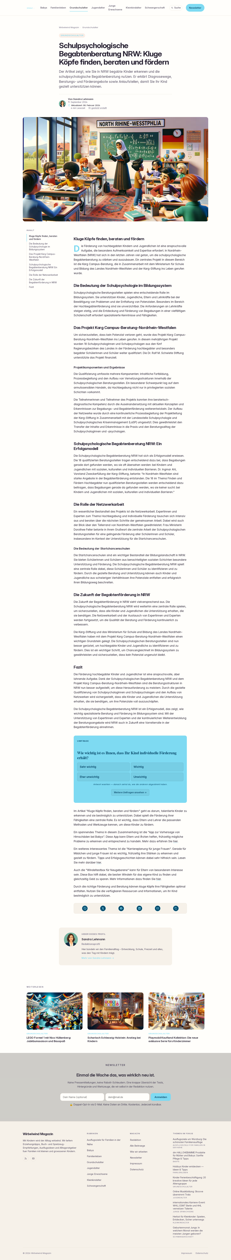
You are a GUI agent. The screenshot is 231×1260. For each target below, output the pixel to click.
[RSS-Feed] (25, 1158)
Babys (43, 7)
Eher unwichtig (89, 776)
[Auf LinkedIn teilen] (139, 908)
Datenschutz (137, 1169)
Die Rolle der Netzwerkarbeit (43, 275)
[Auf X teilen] (103, 908)
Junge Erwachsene (115, 7)
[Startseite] (31, 8)
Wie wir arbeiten (138, 1151)
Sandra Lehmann (83, 99)
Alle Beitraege (137, 1145)
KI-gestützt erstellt (98, 108)
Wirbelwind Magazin (69, 27)
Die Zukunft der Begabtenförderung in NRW (43, 281)
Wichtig (139, 766)
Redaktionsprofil (91, 944)
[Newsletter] (33, 1158)
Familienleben (58, 7)
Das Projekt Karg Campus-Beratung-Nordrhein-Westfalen (42, 257)
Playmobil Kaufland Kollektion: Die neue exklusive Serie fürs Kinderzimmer (173, 1039)
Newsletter (195, 7)
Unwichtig (140, 776)
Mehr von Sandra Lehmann (96, 958)
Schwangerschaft (155, 7)
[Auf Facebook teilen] (121, 908)
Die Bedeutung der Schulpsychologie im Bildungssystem (39, 246)
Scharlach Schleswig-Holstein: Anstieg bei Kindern (114, 1039)
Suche (177, 7)
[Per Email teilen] (157, 908)
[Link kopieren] (176, 908)
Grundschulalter (79, 7)
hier (175, 841)
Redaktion (135, 1140)
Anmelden (160, 1097)
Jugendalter (98, 7)
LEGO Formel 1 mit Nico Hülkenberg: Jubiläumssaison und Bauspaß (49, 1039)
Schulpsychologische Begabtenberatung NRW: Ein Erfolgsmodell (43, 267)
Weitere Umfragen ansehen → (130, 792)
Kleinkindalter (133, 7)
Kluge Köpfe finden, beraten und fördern (43, 237)
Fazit (31, 287)
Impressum (136, 1163)
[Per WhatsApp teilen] (85, 908)
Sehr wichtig (88, 766)
